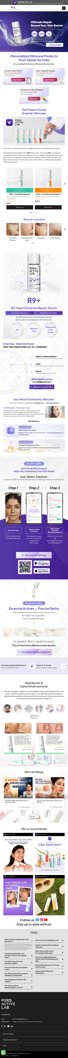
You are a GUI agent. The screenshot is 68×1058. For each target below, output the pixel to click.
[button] (31, 50)
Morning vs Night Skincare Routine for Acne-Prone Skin (16, 801)
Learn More (17, 80)
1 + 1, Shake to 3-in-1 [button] (42, 382)
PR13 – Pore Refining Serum (19, 194)
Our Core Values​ (8, 1034)
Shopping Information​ (10, 1040)
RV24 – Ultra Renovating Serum (48, 194)
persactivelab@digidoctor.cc (20, 1019)
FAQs (4, 1046)
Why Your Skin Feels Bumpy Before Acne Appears (49, 801)
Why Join (33, 99)
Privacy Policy (15, 1055)
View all (32, 816)
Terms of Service (5, 1055)
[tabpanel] (13, 515)
